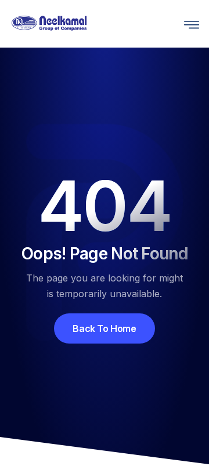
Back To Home (104, 328)
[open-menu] (188, 23)
